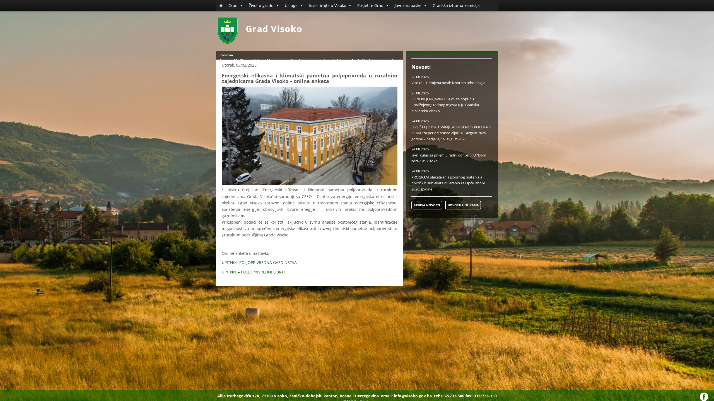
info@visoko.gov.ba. (413, 395)
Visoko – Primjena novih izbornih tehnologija (448, 82)
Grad (233, 5)
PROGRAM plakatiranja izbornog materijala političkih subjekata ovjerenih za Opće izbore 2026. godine (448, 183)
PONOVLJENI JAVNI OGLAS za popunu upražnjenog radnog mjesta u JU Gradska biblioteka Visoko (445, 104)
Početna (226, 55)
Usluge (291, 5)
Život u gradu (261, 5)
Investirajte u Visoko (327, 5)
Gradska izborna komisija (456, 5)
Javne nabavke (408, 5)
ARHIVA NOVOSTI (427, 205)
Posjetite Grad (370, 5)
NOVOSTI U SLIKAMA (463, 205)
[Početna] (221, 5)
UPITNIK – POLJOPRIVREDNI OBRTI (253, 272)
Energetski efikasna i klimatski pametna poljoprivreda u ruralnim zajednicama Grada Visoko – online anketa (309, 60)
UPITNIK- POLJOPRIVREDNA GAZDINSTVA (259, 262)
